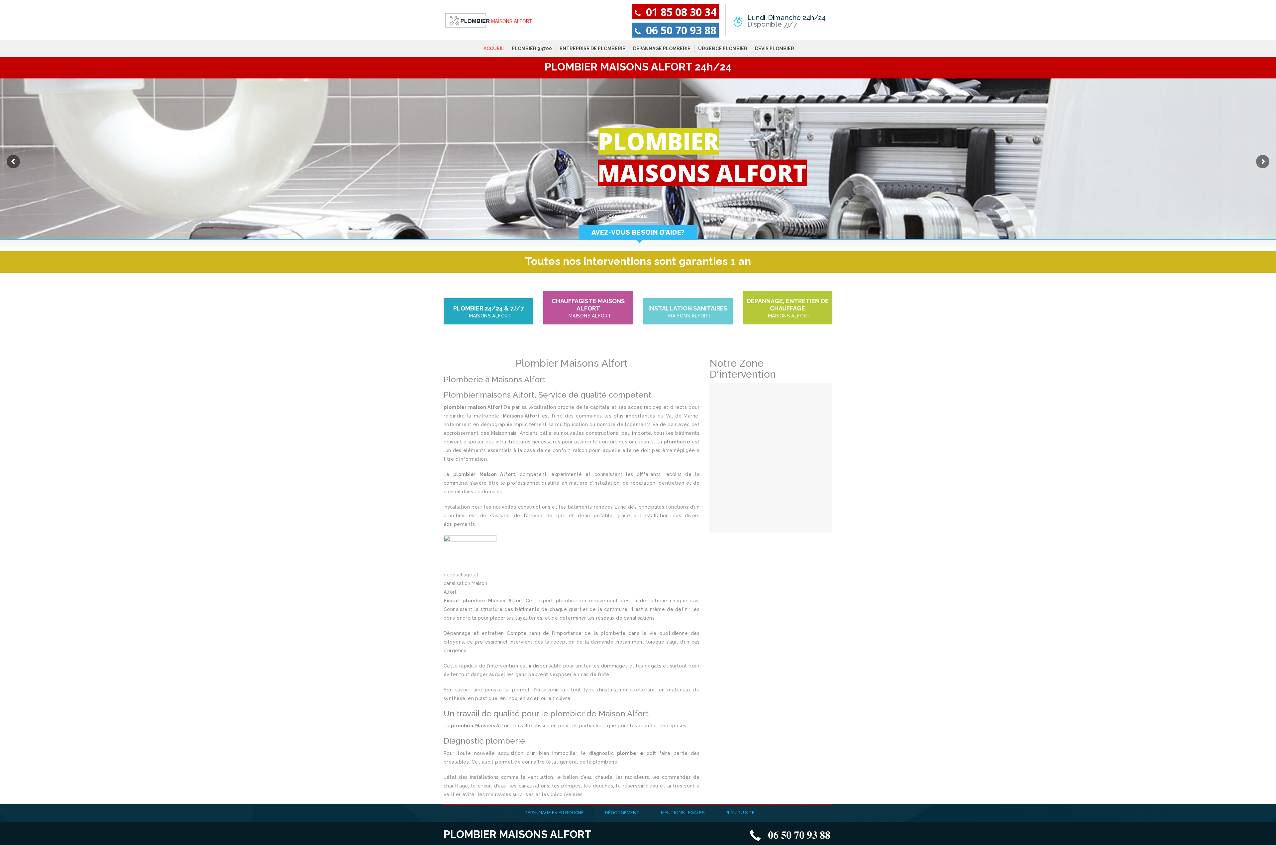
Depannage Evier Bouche (554, 812)
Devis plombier (774, 48)
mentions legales (682, 812)
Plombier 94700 (532, 48)
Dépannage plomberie (662, 48)
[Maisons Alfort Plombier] (488, 20)
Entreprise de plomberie (592, 48)
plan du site (740, 812)
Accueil (493, 48)
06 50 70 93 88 (681, 30)
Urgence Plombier (722, 48)
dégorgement (622, 812)
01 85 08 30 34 (681, 12)
